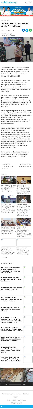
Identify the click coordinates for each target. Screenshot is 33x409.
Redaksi (19, 394)
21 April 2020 (10, 30)
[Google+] (15, 403)
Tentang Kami (11, 394)
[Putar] (3, 384)
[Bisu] (27, 384)
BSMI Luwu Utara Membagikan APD (25, 166)
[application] (16, 377)
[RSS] (20, 403)
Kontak (16, 397)
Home (3, 20)
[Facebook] (12, 403)
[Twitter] (18, 403)
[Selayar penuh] (30, 384)
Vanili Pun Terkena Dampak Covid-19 (7, 166)
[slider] (15, 384)
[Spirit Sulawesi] (8, 3)
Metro (8, 20)
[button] (16, 377)
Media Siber (26, 394)
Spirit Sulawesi (10, 35)
